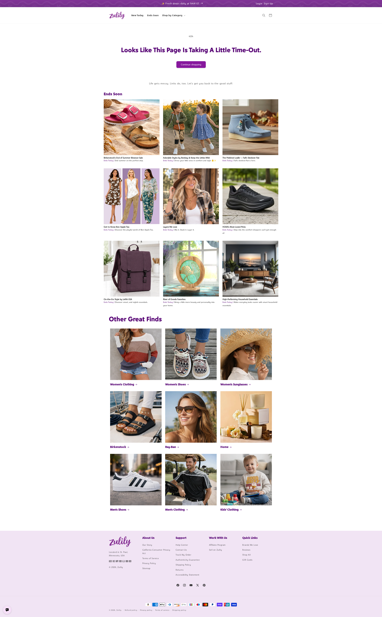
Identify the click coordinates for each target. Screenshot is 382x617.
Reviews (246, 550)
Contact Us (181, 550)
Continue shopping (191, 64)
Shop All (246, 555)
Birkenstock (118, 446)
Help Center (182, 545)
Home (224, 446)
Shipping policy (179, 610)
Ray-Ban (170, 446)
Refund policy (131, 610)
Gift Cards (247, 560)
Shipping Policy (183, 565)
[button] (173, 15)
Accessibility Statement (187, 575)
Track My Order (183, 555)
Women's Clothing (122, 384)
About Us (148, 537)
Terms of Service (150, 558)
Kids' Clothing (229, 509)
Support (181, 537)
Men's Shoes (118, 509)
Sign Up (268, 3)
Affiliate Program (217, 545)
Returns (179, 570)
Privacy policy (146, 610)
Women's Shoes (175, 384)
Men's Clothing (175, 509)
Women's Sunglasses (234, 384)
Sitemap (146, 568)
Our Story (147, 545)
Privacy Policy (149, 563)
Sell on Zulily (215, 550)
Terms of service (162, 610)
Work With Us (218, 537)
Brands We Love (250, 545)
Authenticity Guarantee (188, 560)
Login (259, 3)
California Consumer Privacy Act (156, 551)
